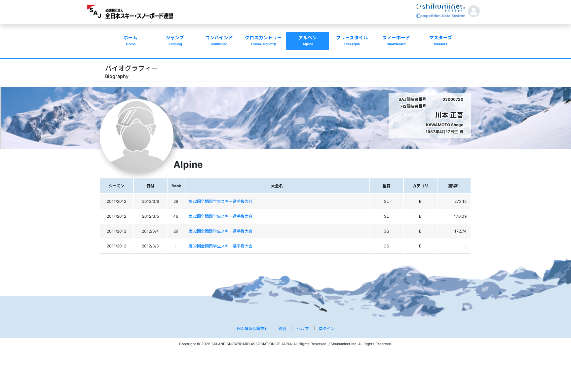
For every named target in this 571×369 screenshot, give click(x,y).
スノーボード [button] (396, 40)
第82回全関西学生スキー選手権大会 (220, 201)
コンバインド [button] (219, 40)
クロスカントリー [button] (263, 40)
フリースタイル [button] (352, 40)
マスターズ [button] (440, 40)
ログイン (327, 328)
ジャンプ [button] (175, 40)
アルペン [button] (307, 40)
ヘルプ (303, 328)
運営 (282, 328)
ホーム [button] (130, 40)
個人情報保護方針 (252, 328)
